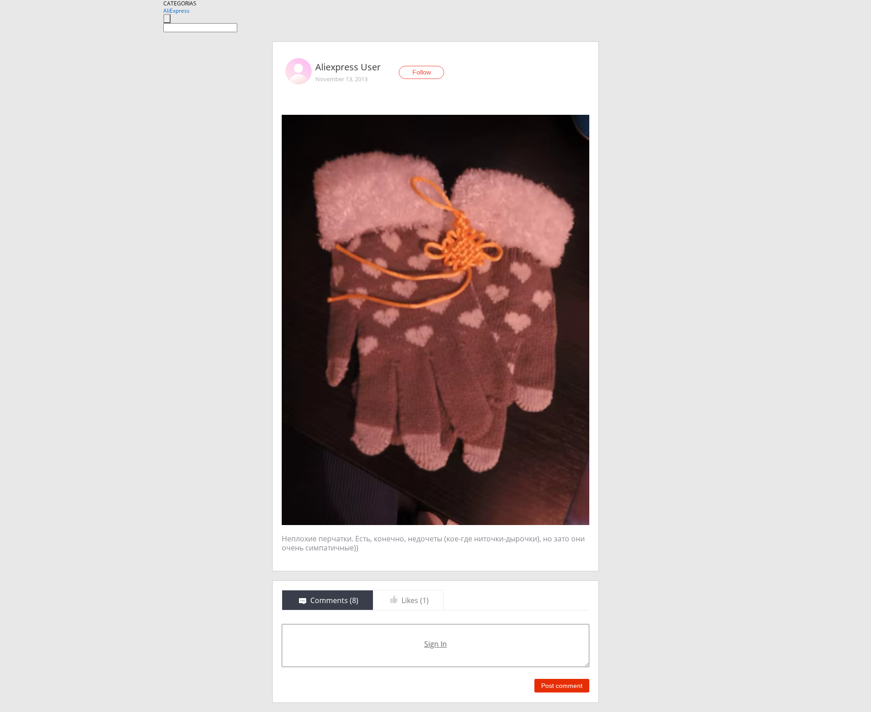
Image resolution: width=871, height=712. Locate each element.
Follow (421, 72)
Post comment (561, 685)
